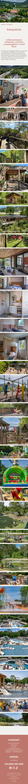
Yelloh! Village (14, 781)
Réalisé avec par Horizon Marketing (14, 773)
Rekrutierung (14, 779)
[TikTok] (17, 768)
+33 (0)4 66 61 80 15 (14, 748)
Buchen (14, 11)
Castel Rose (18, 51)
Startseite (3, 24)
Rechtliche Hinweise (14, 776)
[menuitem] (17, 1)
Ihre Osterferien (14, 760)
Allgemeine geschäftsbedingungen (13, 778)
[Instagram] (14, 768)
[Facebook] (10, 768)
